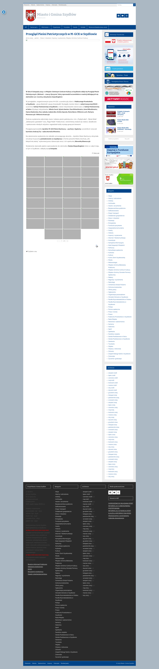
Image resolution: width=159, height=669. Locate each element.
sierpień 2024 (112, 432)
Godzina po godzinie (113, 138)
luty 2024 (111, 447)
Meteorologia (112, 262)
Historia (110, 233)
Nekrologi (111, 282)
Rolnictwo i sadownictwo (116, 321)
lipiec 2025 (111, 405)
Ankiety (110, 201)
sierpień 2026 (112, 373)
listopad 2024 (112, 425)
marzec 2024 (112, 444)
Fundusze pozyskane (115, 225)
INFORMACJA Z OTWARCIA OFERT (119, 511)
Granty (110, 230)
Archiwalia (111, 203)
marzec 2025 (112, 415)
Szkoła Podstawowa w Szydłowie (119, 339)
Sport (110, 329)
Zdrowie (111, 351)
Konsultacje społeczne (115, 250)
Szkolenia (111, 341)
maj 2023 (111, 469)
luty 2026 (111, 388)
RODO (30, 569)
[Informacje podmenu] (49, 27)
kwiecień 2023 (113, 471)
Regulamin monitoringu (35, 572)
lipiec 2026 (111, 375)
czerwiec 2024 (113, 437)
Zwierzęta (111, 356)
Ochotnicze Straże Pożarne (117, 285)
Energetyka (112, 223)
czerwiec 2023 (113, 466)
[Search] (134, 5)
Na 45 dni (127, 138)
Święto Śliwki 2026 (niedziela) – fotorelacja (124, 128)
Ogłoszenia (112, 292)
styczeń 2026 (112, 390)
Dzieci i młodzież (45, 38)
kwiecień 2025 (113, 412)
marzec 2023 (112, 474)
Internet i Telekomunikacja (116, 238)
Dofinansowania (113, 210)
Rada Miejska (112, 319)
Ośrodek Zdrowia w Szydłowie (118, 297)
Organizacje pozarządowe (116, 294)
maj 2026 (111, 380)
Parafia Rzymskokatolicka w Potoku (119, 299)
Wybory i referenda (114, 349)
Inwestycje (111, 240)
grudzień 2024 (113, 422)
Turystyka (111, 344)
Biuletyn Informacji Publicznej (37, 564)
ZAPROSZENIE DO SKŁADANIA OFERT (120, 503)
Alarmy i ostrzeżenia (114, 198)
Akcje (110, 196)
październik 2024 (113, 427)
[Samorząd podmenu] (37, 27)
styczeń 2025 (112, 420)
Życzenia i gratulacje (115, 358)
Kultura (110, 255)
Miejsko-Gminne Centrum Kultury (77, 38)
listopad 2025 (112, 395)
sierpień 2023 (112, 461)
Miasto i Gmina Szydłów (56, 14)
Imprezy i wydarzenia (58, 38)
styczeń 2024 (112, 449)
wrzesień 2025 (113, 400)
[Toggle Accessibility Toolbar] (4, 12)
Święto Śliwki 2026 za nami (123, 120)
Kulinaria (111, 252)
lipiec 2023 (111, 464)
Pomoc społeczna (114, 309)
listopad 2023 (112, 454)
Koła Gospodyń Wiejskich (116, 245)
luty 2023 (111, 476)
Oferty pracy (112, 289)
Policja (110, 307)
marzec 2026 (112, 385)
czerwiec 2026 (113, 378)
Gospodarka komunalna (116, 228)
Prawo (110, 314)
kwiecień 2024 (113, 442)
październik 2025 (113, 397)
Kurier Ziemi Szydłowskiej (116, 257)
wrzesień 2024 (113, 429)
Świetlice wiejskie (114, 334)
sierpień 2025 (112, 402)
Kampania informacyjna (116, 243)
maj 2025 (111, 410)
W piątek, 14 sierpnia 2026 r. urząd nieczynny (123, 113)
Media (110, 260)
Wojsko (110, 346)
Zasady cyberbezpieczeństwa (37, 574)
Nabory (110, 277)
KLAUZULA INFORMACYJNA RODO (119, 513)
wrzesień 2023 (113, 459)
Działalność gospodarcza (116, 215)
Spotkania (111, 331)
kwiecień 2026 (113, 383)
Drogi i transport (113, 213)
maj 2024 (111, 439)
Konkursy (111, 248)
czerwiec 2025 (113, 407)
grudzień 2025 (113, 392)
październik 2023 (113, 457)
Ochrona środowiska (115, 287)
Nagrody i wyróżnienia (115, 280)
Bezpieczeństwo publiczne (117, 208)
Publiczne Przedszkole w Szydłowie (120, 317)
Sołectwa (111, 326)
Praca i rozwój (112, 312)
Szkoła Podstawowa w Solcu (117, 336)
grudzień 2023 (113, 452)
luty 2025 (111, 417)
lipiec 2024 (111, 434)
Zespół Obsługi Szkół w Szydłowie (119, 354)
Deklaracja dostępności (35, 567)
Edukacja (111, 220)
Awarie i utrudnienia (114, 206)
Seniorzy (111, 324)
